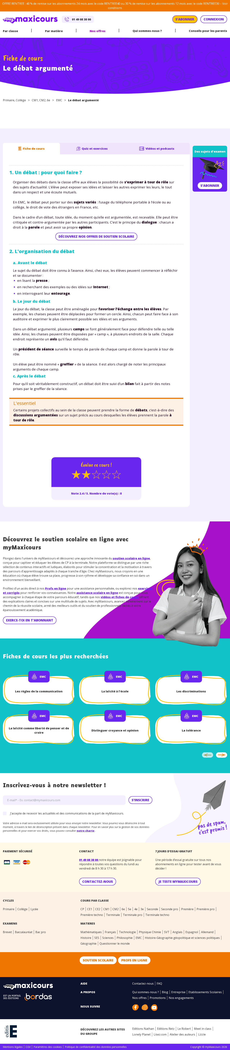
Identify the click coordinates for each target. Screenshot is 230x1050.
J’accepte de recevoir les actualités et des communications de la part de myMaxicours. (67, 813)
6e (48, 100)
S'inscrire (140, 800)
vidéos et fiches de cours (119, 597)
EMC (59, 100)
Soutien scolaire (98, 960)
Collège (21, 100)
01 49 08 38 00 (89, 860)
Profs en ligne (55, 588)
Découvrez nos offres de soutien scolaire (96, 236)
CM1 (35, 100)
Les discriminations (191, 691)
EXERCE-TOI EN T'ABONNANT (29, 620)
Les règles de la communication (39, 691)
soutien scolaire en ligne (131, 558)
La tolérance (191, 730)
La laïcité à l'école (115, 691)
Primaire (8, 100)
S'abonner (210, 185)
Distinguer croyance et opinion (115, 730)
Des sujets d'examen (210, 151)
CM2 (42, 100)
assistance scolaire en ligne (97, 593)
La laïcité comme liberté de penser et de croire (39, 730)
